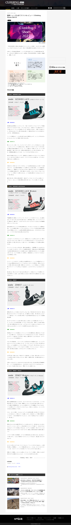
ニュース (8, 8)
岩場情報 (12, 8)
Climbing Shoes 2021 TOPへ (14, 466)
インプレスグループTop (50, 519)
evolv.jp (18, 463)
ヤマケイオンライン (30, 519)
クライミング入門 (34, 8)
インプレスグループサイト (40, 519)
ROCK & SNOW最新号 (25, 8)
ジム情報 (17, 8)
